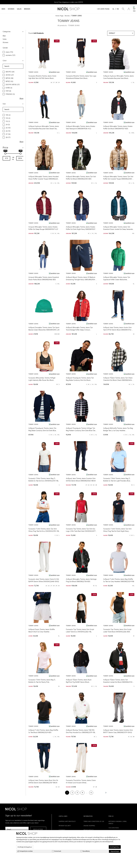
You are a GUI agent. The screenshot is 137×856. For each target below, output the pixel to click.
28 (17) (8, 137)
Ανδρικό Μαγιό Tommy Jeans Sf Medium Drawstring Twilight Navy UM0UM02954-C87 (80, 279)
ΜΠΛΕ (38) (9, 78)
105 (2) (8, 115)
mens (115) (9, 52)
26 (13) (8, 131)
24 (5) (8, 125)
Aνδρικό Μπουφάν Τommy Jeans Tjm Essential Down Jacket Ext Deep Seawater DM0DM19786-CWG (118, 229)
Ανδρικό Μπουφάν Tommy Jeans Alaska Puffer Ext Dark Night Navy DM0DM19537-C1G (81, 229)
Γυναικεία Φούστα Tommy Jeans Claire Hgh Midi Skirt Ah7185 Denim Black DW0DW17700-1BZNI (42, 78)
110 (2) (8, 118)
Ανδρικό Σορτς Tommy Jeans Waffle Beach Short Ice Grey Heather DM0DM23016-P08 (41, 631)
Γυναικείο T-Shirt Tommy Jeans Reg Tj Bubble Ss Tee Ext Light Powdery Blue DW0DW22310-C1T (116, 480)
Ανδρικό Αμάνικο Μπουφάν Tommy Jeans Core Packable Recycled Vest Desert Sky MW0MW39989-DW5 (43, 128)
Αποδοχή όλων (115, 847)
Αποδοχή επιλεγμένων (24, 847)
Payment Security (65, 826)
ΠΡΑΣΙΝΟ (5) (10, 94)
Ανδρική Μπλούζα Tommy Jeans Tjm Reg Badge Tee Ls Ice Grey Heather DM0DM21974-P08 (118, 430)
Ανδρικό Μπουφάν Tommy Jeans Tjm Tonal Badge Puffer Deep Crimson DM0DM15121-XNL (79, 329)
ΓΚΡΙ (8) (8, 91)
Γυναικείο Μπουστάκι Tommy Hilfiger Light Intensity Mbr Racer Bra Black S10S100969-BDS (41, 380)
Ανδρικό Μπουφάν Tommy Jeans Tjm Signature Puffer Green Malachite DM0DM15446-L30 (116, 279)
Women (11, 9)
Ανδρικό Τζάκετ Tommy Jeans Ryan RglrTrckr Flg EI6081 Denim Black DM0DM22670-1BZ (78, 682)
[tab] (13, 32)
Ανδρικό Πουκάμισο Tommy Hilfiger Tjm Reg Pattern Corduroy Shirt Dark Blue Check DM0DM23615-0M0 (81, 430)
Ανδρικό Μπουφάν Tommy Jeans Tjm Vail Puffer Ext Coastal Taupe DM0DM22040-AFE (118, 178)
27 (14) (8, 134)
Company (62, 830)
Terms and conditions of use (93, 821)
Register (38, 829)
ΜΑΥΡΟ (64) (10, 72)
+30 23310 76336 (103, 9)
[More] (118, 54)
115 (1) (8, 121)
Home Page (59, 16)
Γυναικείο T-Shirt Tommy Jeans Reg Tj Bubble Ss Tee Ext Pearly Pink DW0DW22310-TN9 (41, 682)
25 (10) (8, 128)
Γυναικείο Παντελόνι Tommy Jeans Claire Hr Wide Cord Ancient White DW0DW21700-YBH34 (81, 782)
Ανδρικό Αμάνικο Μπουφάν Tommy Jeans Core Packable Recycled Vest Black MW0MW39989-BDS (118, 78)
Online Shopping (89, 826)
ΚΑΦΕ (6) (9, 88)
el (113, 9)
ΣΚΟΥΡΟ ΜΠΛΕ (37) (13, 85)
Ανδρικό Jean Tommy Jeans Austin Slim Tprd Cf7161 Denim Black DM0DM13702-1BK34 (117, 329)
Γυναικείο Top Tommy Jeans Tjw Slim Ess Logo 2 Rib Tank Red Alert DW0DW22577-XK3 (81, 531)
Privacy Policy (88, 830)
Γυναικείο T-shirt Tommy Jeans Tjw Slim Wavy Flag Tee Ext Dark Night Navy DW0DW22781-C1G (117, 531)
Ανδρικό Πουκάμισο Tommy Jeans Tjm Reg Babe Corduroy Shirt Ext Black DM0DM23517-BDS (80, 380)
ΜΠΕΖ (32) (9, 81)
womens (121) (10, 55)
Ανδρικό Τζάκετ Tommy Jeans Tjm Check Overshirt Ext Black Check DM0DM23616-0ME (117, 380)
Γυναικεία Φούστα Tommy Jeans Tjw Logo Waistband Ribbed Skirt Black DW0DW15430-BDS (81, 78)
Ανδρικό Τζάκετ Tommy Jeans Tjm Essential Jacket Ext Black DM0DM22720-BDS (118, 682)
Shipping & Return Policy (67, 821)
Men (3, 9)
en (118, 9)
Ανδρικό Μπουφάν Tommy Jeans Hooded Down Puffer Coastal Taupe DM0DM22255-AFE (43, 178)
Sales (19, 9)
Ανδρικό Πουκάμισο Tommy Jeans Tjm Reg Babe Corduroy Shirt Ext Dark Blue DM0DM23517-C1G (42, 430)
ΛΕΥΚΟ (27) (10, 75)
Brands (27, 9)
